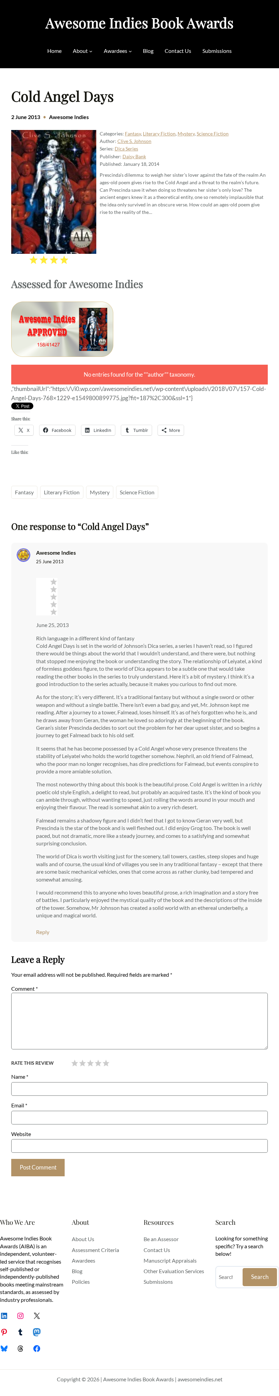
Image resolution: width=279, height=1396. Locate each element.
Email (19, 1105)
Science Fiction (213, 133)
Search (259, 1276)
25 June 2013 (50, 561)
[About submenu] (91, 51)
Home (54, 50)
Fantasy (133, 133)
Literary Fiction (159, 133)
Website (21, 1134)
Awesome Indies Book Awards (139, 22)
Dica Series (126, 148)
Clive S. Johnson (134, 141)
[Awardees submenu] (130, 51)
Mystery (186, 133)
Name (19, 1076)
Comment (24, 988)
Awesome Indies (69, 117)
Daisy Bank (134, 156)
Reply (42, 932)
